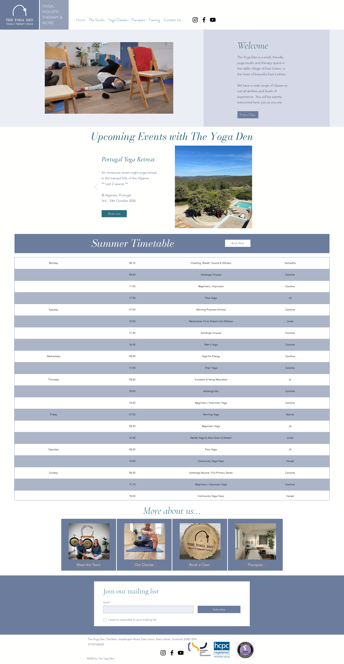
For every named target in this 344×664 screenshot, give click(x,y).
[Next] (247, 187)
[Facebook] (203, 19)
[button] (96, 20)
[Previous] (96, 187)
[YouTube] (212, 19)
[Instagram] (195, 19)
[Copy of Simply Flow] (170, 223)
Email (107, 602)
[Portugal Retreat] (174, 222)
